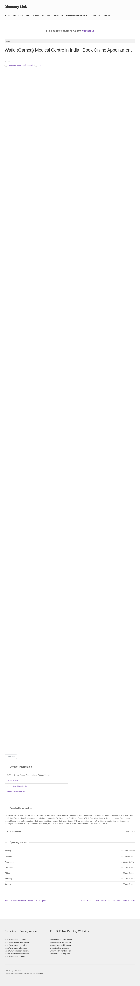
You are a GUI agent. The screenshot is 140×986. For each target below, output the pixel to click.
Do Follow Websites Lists (76, 15)
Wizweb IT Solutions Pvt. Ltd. (35, 973)
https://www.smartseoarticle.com (17, 945)
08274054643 (12, 781)
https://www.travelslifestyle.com (17, 942)
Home (7, 15)
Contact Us (95, 15)
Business (46, 15)
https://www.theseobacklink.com (17, 954)
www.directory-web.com (59, 948)
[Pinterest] (6, 797)
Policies (106, 15)
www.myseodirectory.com (60, 954)
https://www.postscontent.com (16, 957)
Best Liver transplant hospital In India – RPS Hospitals (25, 901)
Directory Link (16, 7)
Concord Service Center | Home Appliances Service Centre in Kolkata (108, 901)
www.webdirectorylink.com (60, 951)
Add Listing (18, 15)
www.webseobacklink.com (60, 945)
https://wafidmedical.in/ (16, 792)
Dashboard (58, 15)
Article (36, 15)
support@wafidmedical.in (17, 786)
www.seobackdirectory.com (60, 942)
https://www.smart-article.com (16, 948)
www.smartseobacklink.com (61, 940)
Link (28, 15)
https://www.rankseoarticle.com (17, 951)
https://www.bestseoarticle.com (16, 940)
